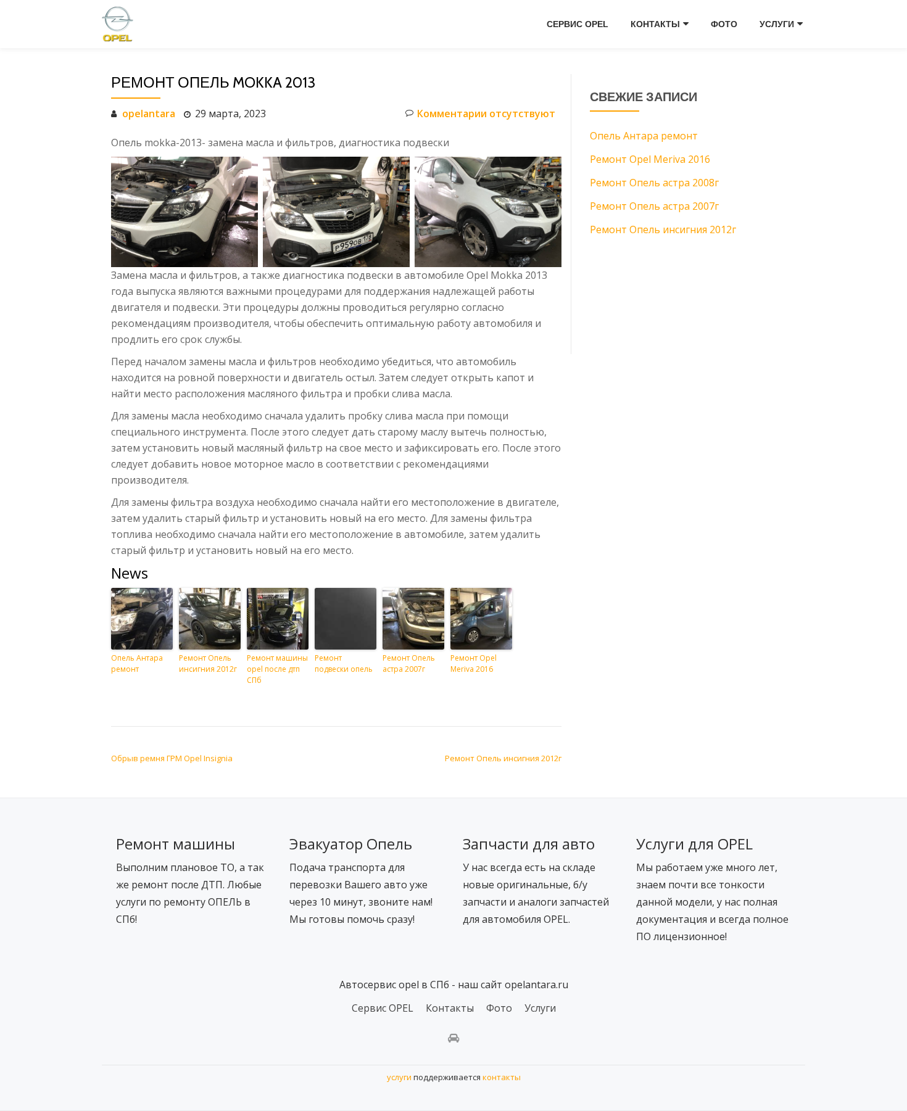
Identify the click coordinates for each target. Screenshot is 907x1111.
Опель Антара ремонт (137, 663)
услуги (399, 1077)
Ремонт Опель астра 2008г (654, 182)
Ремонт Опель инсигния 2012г (208, 663)
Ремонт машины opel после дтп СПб (277, 669)
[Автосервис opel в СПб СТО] (120, 24)
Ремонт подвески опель (344, 663)
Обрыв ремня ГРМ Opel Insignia (172, 758)
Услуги (777, 24)
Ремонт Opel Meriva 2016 (473, 663)
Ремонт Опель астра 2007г (409, 663)
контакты (501, 1077)
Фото (724, 24)
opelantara (148, 113)
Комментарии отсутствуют (486, 113)
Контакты (655, 24)
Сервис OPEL (577, 24)
